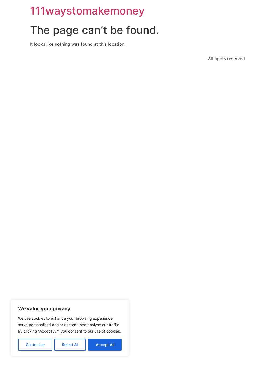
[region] (70, 328)
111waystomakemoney (87, 10)
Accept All (105, 344)
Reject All (70, 344)
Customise (35, 344)
